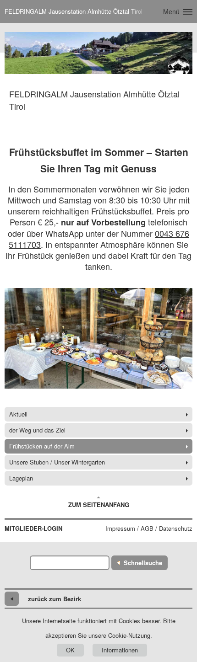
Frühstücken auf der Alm (42, 446)
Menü (171, 11)
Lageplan (21, 478)
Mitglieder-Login (33, 528)
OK (70, 650)
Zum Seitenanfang (98, 504)
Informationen (120, 650)
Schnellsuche (143, 562)
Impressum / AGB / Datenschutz (148, 528)
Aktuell (18, 414)
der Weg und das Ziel (37, 430)
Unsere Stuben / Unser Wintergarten (57, 462)
